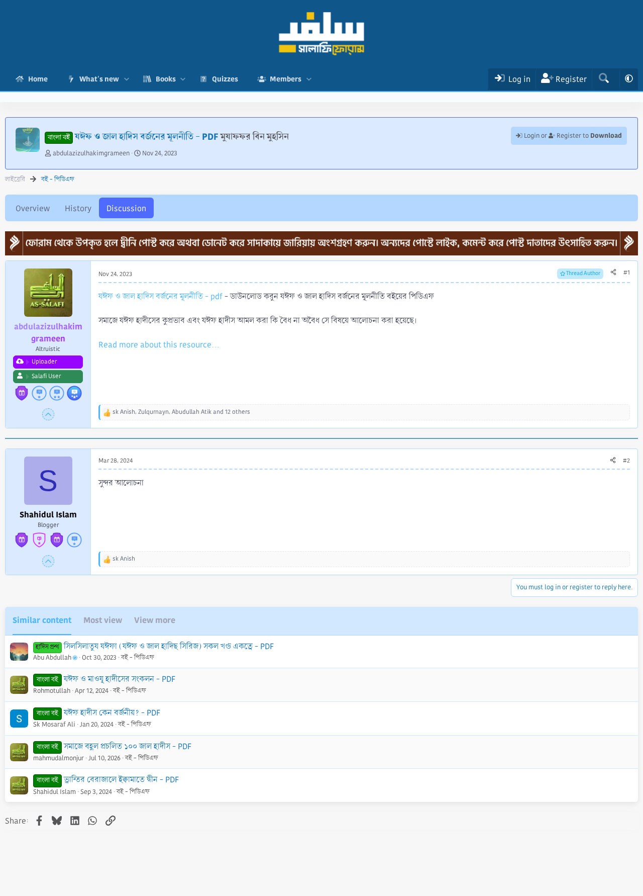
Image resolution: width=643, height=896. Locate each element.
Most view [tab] (102, 620)
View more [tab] (154, 620)
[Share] (613, 273)
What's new (99, 78)
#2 (626, 461)
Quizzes (225, 78)
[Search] (603, 79)
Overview (33, 208)
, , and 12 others (181, 412)
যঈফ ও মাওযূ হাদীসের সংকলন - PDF (119, 679)
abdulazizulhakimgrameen (91, 153)
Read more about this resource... (159, 344)
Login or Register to (572, 136)
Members (285, 78)
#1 (626, 272)
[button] (126, 79)
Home (38, 78)
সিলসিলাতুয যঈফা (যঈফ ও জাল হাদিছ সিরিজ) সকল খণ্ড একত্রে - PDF (169, 646)
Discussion (126, 208)
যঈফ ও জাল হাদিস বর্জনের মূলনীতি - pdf (160, 296)
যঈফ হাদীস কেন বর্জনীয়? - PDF (112, 713)
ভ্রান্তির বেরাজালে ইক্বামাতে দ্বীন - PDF (121, 779)
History (78, 208)
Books (166, 78)
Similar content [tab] (42, 620)
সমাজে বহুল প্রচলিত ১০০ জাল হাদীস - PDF (127, 746)
